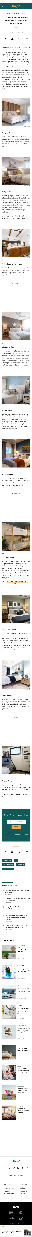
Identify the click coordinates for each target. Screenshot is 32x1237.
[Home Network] (16, 6)
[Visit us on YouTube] (23, 1168)
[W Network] (20, 1212)
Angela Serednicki (16, 30)
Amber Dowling (9, 902)
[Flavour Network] (21, 1223)
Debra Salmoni (7, 860)
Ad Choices (28, 1235)
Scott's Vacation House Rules (16, 13)
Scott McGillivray (8, 70)
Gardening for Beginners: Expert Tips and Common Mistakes (23, 1111)
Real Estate (20, 1086)
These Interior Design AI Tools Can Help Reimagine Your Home (16, 926)
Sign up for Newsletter (16, 1175)
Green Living (20, 965)
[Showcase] (11, 1212)
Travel (19, 985)
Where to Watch (9, 1188)
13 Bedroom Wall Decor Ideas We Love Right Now (23, 949)
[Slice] (11, 1223)
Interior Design (21, 1025)
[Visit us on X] (9, 1168)
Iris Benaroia (20, 1119)
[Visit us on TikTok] (14, 1168)
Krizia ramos (9, 929)
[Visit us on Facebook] (5, 1168)
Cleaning (20, 1005)
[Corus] (16, 1206)
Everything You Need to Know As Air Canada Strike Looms (17, 908)
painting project (15, 794)
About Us (7, 1181)
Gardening (20, 1106)
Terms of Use (17, 834)
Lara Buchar (20, 1079)
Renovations (21, 864)
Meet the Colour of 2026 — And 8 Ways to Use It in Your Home (23, 1051)
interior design (7, 636)
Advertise (7, 1184)
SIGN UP (16, 827)
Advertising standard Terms (9, 1192)
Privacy (22, 1181)
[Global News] (20, 1218)
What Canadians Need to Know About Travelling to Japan (23, 1070)
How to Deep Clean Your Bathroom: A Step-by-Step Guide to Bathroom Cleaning (17, 917)
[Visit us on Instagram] (27, 1168)
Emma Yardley (8, 894)
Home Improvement (8, 864)
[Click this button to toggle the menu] (29, 6)
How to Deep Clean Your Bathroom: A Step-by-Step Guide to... (23, 1010)
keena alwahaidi (10, 911)
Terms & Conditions (23, 1188)
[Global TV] (11, 1218)
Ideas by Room (21, 945)
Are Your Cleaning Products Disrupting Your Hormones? (23, 969)
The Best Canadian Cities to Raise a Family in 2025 (23, 1090)
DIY (16, 860)
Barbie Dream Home (15, 198)
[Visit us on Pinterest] (18, 1168)
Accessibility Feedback (23, 1192)
